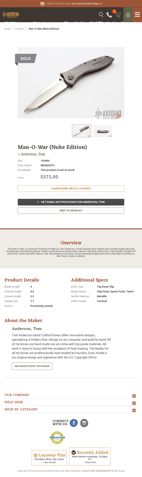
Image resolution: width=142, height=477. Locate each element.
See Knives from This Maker (32, 366)
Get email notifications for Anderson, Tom (72, 201)
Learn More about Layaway (71, 188)
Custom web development (96, 470)
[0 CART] (118, 15)
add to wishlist (71, 210)
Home (7, 29)
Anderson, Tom (33, 154)
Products (19, 29)
